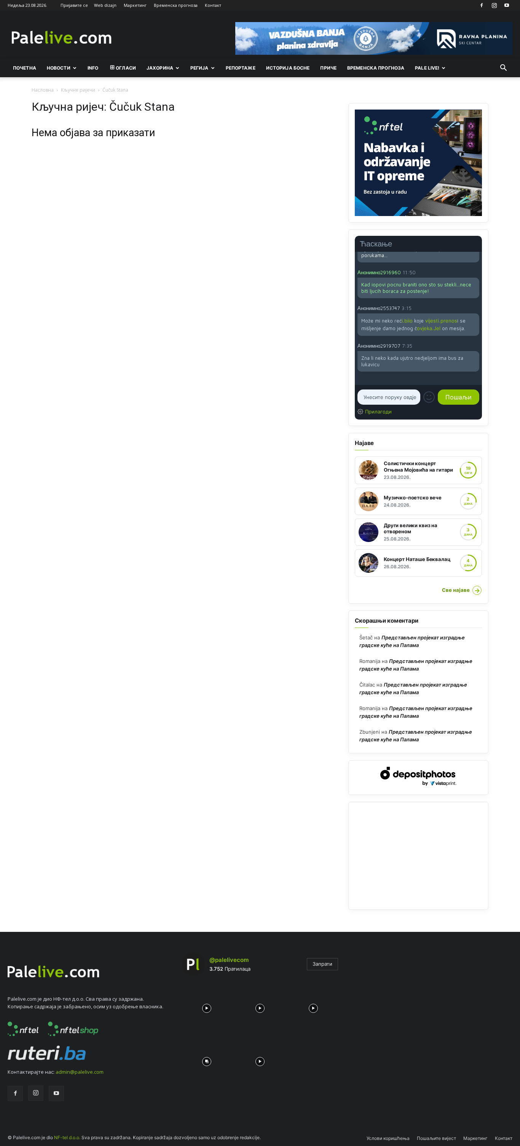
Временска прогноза (176, 5)
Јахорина (160, 68)
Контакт (213, 5)
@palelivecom (229, 959)
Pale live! (427, 68)
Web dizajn (105, 5)
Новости (58, 68)
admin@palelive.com (80, 1071)
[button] (503, 68)
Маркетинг (135, 5)
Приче (328, 68)
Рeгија (199, 68)
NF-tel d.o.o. (67, 1137)
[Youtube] (506, 5)
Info (93, 68)
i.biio (407, 321)
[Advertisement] (418, 855)
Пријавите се (74, 5)
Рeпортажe (240, 68)
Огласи (126, 68)
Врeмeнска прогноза (375, 68)
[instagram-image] (206, 1006)
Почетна (24, 68)
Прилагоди (378, 411)
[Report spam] (475, 272)
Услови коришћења (388, 1138)
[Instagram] (494, 5)
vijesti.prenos (441, 321)
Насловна (43, 90)
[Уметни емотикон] (429, 397)
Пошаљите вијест (436, 1138)
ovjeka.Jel (428, 328)
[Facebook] (481, 5)
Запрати (322, 964)
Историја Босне (288, 68)
